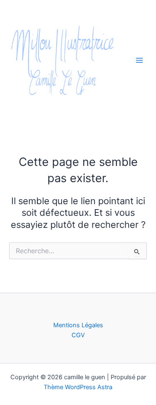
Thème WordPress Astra (78, 387)
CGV (78, 335)
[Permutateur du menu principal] (139, 60)
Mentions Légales (78, 325)
